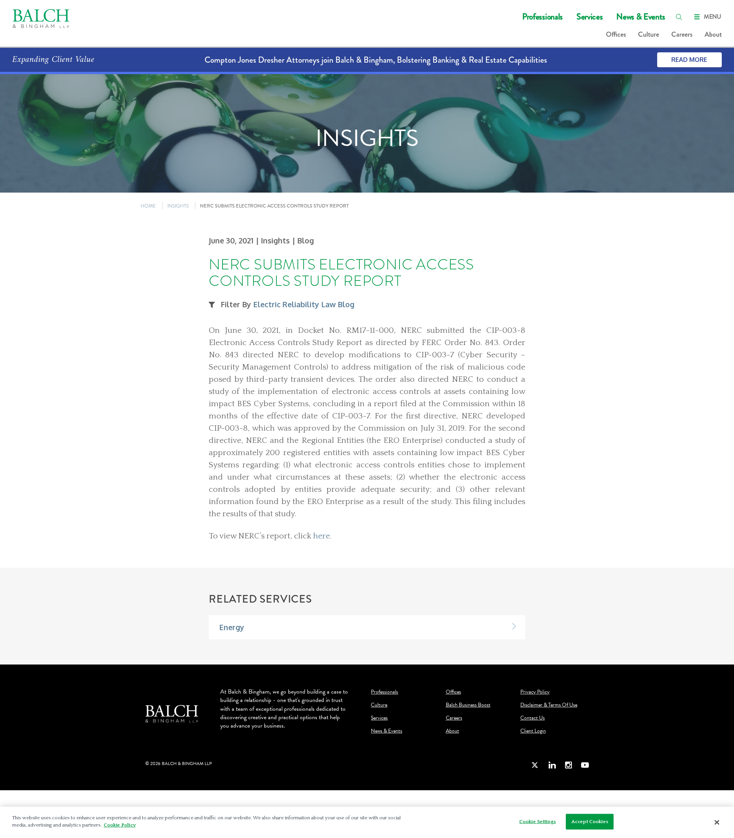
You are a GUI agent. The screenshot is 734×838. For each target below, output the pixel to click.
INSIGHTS (178, 205)
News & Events (640, 16)
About (713, 34)
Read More (689, 59)
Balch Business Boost (468, 705)
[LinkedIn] (552, 765)
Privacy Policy (535, 692)
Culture (648, 34)
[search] (679, 16)
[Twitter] (535, 765)
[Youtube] (585, 765)
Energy (231, 627)
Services (589, 16)
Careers (681, 34)
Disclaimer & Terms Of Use (548, 705)
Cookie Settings (537, 821)
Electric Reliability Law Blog (303, 304)
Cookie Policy (120, 825)
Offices (616, 34)
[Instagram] (568, 765)
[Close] (717, 822)
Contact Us (532, 718)
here (321, 536)
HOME (148, 205)
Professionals (542, 16)
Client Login (533, 731)
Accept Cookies (590, 821)
